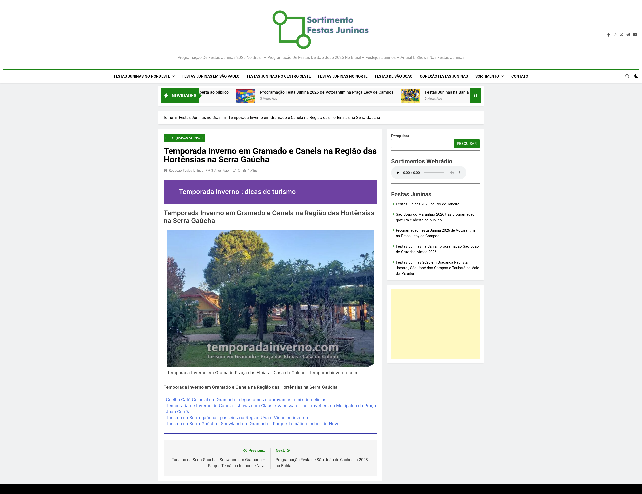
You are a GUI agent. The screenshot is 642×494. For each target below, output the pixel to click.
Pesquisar (467, 143)
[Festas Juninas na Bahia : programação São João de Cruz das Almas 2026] (382, 98)
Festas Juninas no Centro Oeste (279, 76)
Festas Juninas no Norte (342, 76)
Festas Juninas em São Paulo (210, 76)
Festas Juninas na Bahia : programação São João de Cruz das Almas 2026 (464, 92)
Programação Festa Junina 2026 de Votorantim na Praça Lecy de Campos (299, 92)
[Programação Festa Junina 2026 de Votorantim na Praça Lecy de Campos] (217, 98)
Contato (519, 76)
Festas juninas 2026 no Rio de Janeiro (428, 204)
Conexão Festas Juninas (444, 76)
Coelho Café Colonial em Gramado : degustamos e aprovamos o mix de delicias (246, 399)
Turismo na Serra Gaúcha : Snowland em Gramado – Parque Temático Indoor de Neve (253, 423)
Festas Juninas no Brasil (184, 138)
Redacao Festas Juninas (186, 170)
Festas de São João (393, 76)
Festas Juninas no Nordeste (142, 76)
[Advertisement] (435, 324)
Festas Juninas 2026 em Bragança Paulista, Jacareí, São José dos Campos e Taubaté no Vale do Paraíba (437, 268)
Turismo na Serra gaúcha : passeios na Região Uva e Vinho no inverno (237, 417)
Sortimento (487, 76)
